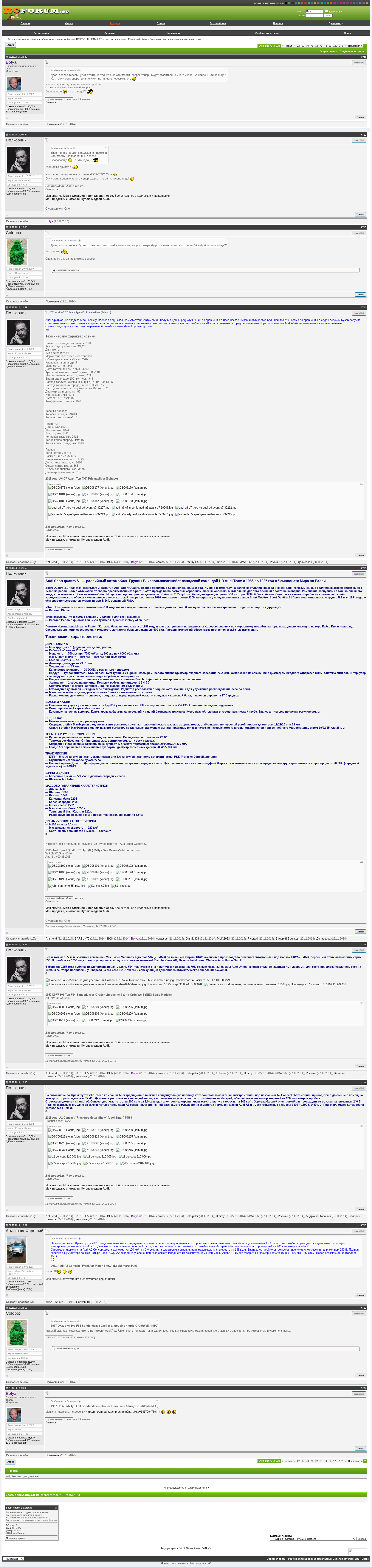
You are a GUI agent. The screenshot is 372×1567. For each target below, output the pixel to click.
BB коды (10, 1525)
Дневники (335, 23)
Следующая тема (197, 1487)
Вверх (365, 1559)
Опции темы (327, 51)
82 (330, 45)
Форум (69, 23)
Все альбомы (218, 23)
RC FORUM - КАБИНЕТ (89, 39)
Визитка (50, 102)
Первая (287, 45)
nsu (26, 1476)
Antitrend (51, 562)
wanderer (34, 1476)
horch (20, 1476)
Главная (25, 23)
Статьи (161, 23)
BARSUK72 (82, 562)
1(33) (29, 289)
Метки (14, 1470)
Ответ (10, 44)
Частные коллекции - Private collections (126, 39)
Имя (299, 11)
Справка (109, 33)
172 (341, 45)
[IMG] (9, 1530)
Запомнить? (335, 11)
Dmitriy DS (192, 562)
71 (312, 45)
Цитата (360, 117)
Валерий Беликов (287, 938)
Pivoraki (275, 562)
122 (335, 45)
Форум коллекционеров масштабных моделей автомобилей (41, 39)
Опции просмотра (350, 51)
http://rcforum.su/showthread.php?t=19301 (88, 1278)
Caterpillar (192, 1073)
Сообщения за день (267, 33)
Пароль (301, 15)
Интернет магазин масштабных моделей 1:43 (186, 1563)
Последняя (355, 45)
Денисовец (305, 562)
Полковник (52, 124)
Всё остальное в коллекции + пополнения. (142, 195)
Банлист (278, 23)
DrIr (219, 562)
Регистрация (41, 33)
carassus (162, 562)
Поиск (347, 33)
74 (325, 45)
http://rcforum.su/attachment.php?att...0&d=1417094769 (121, 1411)
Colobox (13, 232)
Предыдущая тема (175, 1487)
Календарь (173, 33)
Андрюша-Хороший (318, 1216)
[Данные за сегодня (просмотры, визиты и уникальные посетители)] (357, 1552)
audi (8, 1476)
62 (303, 45)
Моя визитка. (53, 195)
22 (298, 45)
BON (110, 562)
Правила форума (15, 1538)
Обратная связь (276, 1559)
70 (307, 45)
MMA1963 (245, 562)
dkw (14, 1476)
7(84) (29, 1289)
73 (321, 45)
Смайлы (10, 1528)
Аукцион (115, 23)
